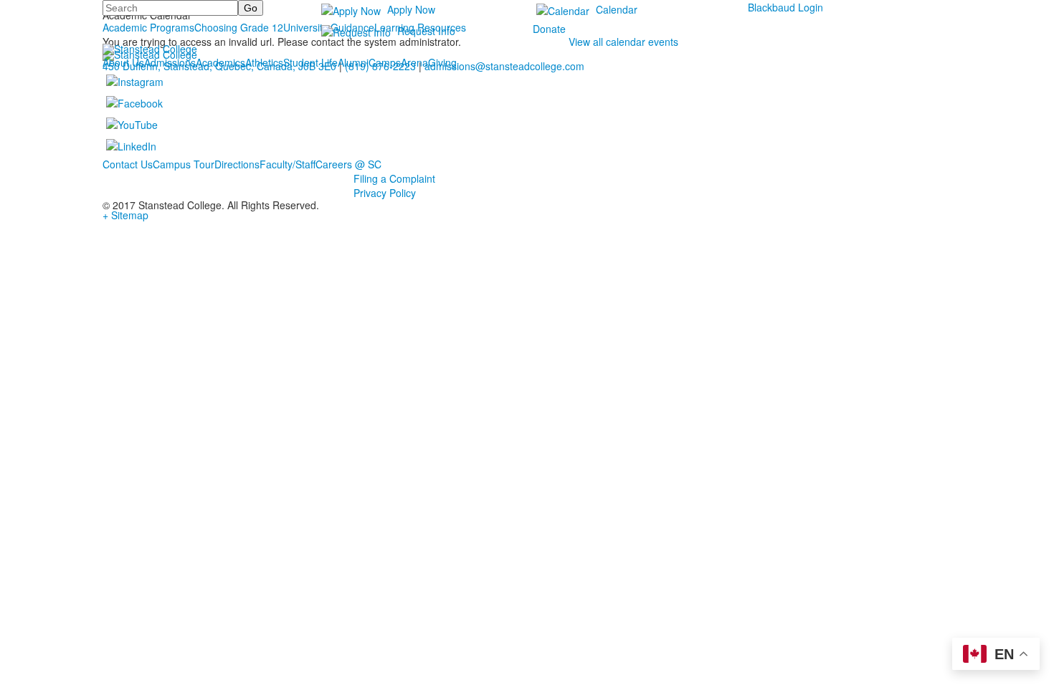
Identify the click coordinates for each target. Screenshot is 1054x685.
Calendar (616, 9)
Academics (220, 62)
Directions (237, 164)
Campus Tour (183, 164)
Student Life (310, 62)
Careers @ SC (348, 164)
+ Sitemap (125, 215)
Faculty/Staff (287, 164)
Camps (385, 62)
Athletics (264, 62)
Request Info (426, 31)
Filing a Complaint (394, 178)
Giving (442, 62)
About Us (123, 62)
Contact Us (128, 164)
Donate (549, 28)
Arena (414, 62)
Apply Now (411, 9)
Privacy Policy (384, 193)
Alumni (353, 62)
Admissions (170, 62)
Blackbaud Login (785, 7)
